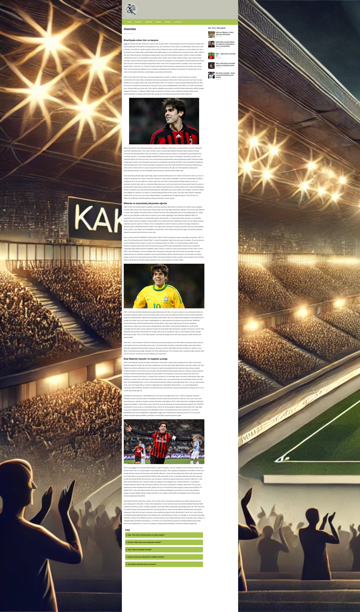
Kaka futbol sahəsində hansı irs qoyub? (142, 564)
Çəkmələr (178, 22)
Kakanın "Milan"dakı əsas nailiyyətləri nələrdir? (144, 542)
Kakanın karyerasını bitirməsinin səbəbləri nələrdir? (146, 557)
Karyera (168, 22)
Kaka (129, 22)
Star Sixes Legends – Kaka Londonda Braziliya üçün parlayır (225, 75)
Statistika (148, 22)
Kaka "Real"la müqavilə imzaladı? (140, 549)
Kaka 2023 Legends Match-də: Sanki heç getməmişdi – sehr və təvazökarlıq (225, 44)
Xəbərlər (138, 22)
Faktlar (158, 22)
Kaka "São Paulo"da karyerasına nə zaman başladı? (146, 535)
